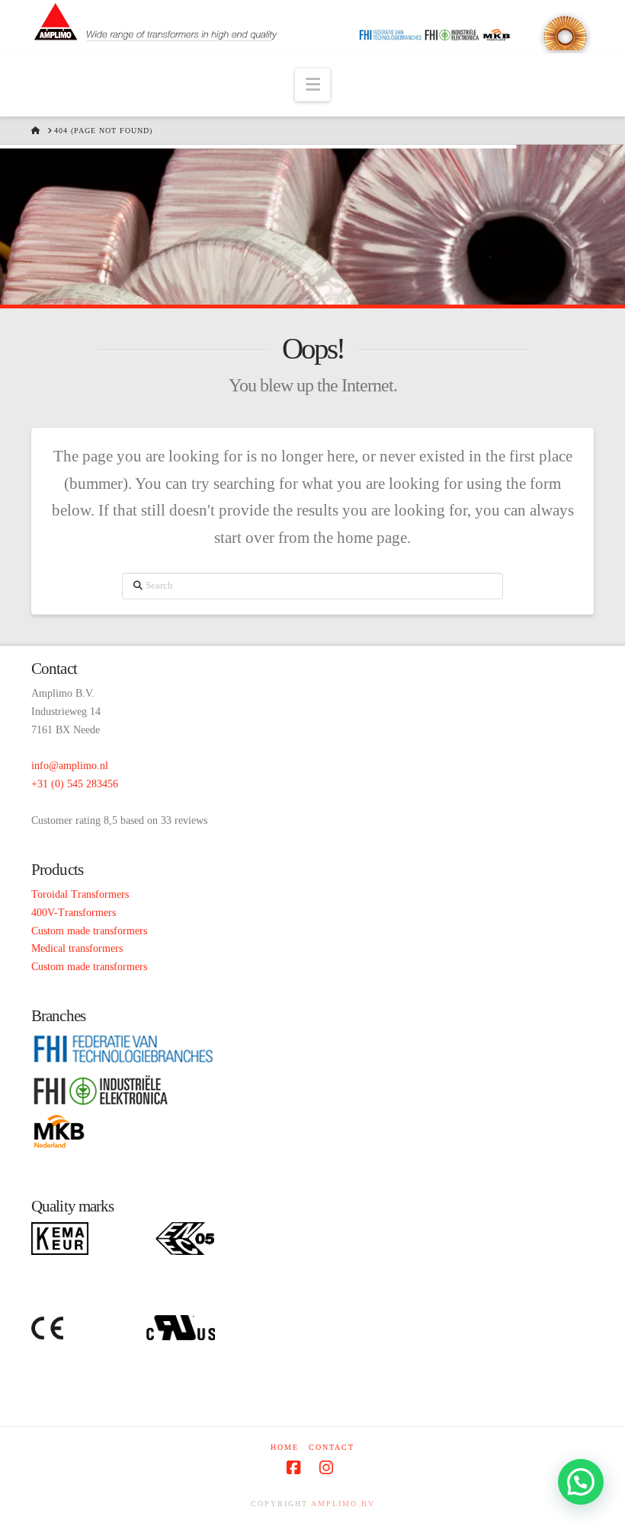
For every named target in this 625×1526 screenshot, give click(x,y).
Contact (331, 1447)
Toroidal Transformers (80, 894)
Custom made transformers (89, 931)
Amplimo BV (343, 1503)
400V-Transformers (73, 912)
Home (285, 1447)
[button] (313, 85)
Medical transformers (77, 948)
